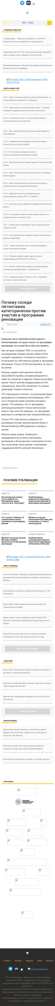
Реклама (18, 961)
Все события (27, 711)
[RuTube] (28, 4)
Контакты (49, 961)
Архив (39, 961)
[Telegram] (22, 4)
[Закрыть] (49, 23)
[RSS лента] (34, 4)
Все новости (27, 289)
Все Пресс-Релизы (27, 649)
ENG (30, 23)
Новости (45, 324)
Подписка (29, 961)
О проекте (7, 961)
